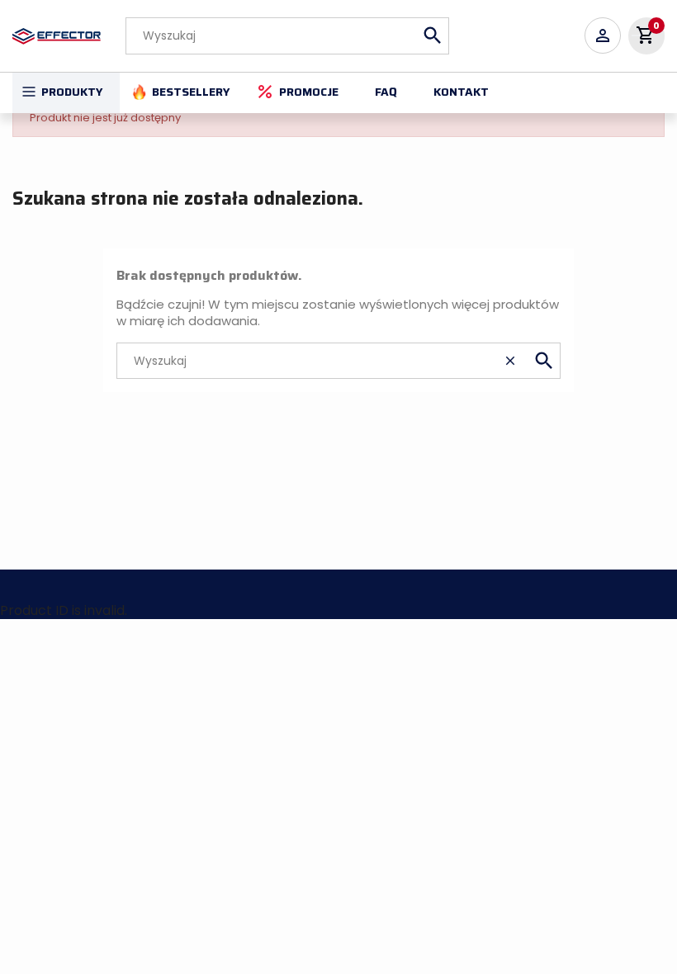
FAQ (386, 92)
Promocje (308, 92)
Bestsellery (191, 92)
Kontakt (461, 92)
